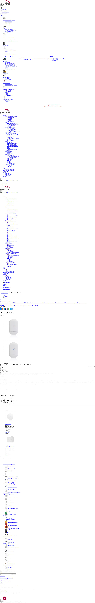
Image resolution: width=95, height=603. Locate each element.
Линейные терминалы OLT (12, 123)
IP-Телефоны (9, 142)
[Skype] (10, 309)
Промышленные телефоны (12, 144)
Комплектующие (10, 159)
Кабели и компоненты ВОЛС (10, 127)
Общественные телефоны (12, 145)
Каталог (4, 115)
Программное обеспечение (12, 143)
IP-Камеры (9, 152)
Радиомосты (9, 137)
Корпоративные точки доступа (13, 138)
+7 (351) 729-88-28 (3, 13)
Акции (4, 167)
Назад (6, 196)
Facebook (5, 295)
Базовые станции (10, 136)
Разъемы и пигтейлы (11, 163)
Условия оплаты (8, 173)
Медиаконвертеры (10, 121)
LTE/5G (8, 135)
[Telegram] (12, 309)
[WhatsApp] (8, 309)
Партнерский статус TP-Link (5, 582)
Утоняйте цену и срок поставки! (6, 578)
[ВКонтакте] (1, 309)
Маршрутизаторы (10, 117)
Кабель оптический (10, 128)
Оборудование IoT (10, 118)
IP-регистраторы (10, 153)
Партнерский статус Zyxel (5, 580)
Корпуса (8, 161)
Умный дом (9, 166)
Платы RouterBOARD (11, 140)
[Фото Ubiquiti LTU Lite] (14, 338)
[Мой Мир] (4, 309)
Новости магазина (5, 572)
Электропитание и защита (10, 164)
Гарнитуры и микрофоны (12, 149)
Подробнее (7, 432)
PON (6, 122)
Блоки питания (10, 158)
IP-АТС (8, 147)
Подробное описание (4, 390)
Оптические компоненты (11, 129)
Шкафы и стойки (8, 132)
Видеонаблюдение (8, 151)
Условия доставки (8, 174)
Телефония (7, 141)
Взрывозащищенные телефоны (13, 146)
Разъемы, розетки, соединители (13, 156)
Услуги (4, 168)
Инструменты (7, 150)
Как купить (5, 172)
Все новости (2, 576)
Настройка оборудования (9, 169)
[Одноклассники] (2, 309)
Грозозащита (9, 165)
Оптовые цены (5, 171)
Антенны (9, 139)
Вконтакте (6, 296)
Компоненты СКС (8, 154)
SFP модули (9, 120)
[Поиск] (0, 179)
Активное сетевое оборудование (11, 116)
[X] (5, 309)
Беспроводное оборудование (10, 133)
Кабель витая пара (10, 155)
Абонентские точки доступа (12, 134)
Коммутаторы (9, 119)
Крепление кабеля (10, 130)
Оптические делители (11, 125)
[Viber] (7, 309)
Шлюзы (8, 148)
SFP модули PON (10, 126)
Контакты (4, 176)
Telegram (5, 297)
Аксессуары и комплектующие (11, 157)
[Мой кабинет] (1, 182)
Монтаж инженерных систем (8, 170)
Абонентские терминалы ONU (13, 124)
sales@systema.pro (4, 293)
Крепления (9, 162)
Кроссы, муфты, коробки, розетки (13, 131)
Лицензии (9, 160)
